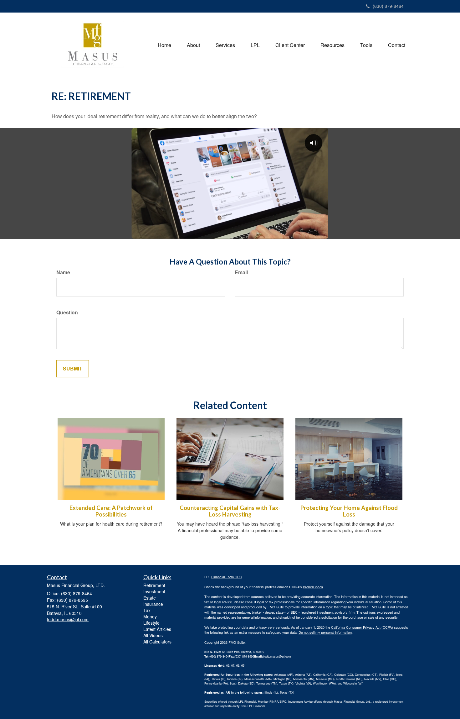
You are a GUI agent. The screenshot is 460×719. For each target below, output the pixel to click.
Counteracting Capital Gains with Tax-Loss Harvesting (230, 511)
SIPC (282, 701)
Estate (149, 598)
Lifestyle (151, 623)
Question (67, 312)
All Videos (153, 635)
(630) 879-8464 (388, 6)
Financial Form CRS (226, 576)
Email (241, 272)
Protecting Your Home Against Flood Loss (349, 511)
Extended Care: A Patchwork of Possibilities (111, 511)
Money (150, 616)
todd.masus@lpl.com (277, 656)
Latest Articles (157, 629)
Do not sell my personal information (325, 632)
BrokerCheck (313, 586)
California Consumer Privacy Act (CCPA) (362, 627)
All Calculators (157, 641)
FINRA (274, 701)
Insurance (153, 604)
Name (63, 272)
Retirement (154, 585)
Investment (154, 591)
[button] (193, 45)
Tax (147, 610)
